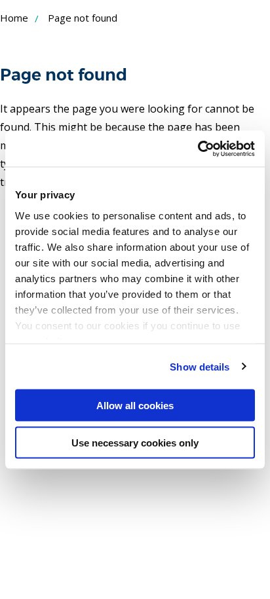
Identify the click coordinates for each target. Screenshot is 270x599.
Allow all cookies (135, 405)
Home (14, 17)
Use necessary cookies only (135, 442)
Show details (199, 366)
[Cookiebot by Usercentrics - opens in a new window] (197, 148)
